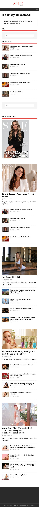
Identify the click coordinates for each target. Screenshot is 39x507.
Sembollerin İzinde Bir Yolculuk (20, 83)
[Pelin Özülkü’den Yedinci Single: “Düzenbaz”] (5, 303)
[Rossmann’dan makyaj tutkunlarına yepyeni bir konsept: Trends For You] (5, 387)
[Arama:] (19, 35)
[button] (36, 9)
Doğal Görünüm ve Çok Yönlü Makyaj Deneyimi (22, 456)
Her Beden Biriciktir (16, 92)
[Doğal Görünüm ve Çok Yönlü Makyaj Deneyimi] (5, 458)
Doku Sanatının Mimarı (17, 64)
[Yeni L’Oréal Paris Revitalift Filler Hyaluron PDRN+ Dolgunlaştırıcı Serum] (5, 449)
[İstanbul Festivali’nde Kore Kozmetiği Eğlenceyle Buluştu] (5, 294)
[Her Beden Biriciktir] (5, 95)
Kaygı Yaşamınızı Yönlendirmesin (21, 55)
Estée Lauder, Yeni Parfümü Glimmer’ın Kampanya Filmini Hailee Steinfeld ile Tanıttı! (23, 465)
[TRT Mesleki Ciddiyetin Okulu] (5, 77)
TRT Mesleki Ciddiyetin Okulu (20, 73)
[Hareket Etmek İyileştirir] (5, 478)
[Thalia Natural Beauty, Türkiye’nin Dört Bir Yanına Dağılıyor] (19, 348)
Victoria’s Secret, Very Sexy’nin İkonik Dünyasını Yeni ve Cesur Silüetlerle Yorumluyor (22, 319)
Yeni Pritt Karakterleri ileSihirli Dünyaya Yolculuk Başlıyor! (23, 374)
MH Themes (17, 505)
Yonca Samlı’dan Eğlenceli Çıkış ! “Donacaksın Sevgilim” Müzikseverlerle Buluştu (17, 430)
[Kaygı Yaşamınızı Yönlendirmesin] (5, 59)
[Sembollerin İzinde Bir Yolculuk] (5, 86)
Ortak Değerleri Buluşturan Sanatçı (21, 308)
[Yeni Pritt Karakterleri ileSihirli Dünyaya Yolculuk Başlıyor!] (5, 377)
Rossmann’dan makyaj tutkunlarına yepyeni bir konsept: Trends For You (22, 384)
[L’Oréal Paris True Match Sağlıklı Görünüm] (5, 396)
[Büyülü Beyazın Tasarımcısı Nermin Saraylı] (5, 49)
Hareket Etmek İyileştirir (18, 475)
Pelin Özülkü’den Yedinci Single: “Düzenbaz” (20, 300)
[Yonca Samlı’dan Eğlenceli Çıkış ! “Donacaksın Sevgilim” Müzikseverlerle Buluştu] (19, 425)
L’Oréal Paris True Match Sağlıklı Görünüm (20, 393)
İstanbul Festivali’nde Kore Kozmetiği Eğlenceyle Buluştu (22, 291)
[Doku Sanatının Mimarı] (5, 68)
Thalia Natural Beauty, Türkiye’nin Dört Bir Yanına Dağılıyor (18, 352)
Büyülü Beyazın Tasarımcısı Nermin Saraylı (21, 47)
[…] (8, 204)
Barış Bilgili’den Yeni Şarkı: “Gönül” (21, 365)
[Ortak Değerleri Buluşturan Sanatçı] (5, 312)
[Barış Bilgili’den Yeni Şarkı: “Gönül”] (5, 368)
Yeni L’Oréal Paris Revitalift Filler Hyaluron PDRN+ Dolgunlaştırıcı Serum (22, 446)
